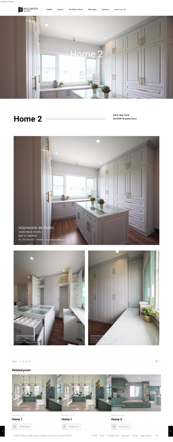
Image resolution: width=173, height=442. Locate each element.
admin (71, 63)
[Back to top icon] (156, 435)
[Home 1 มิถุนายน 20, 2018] (2, 431)
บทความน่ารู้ (145, 436)
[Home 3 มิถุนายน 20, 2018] (170, 431)
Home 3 (116, 419)
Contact (135, 436)
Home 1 (17, 419)
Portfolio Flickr (113, 436)
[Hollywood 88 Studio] (28, 10)
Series (102, 436)
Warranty (125, 436)
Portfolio (103, 63)
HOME (94, 436)
